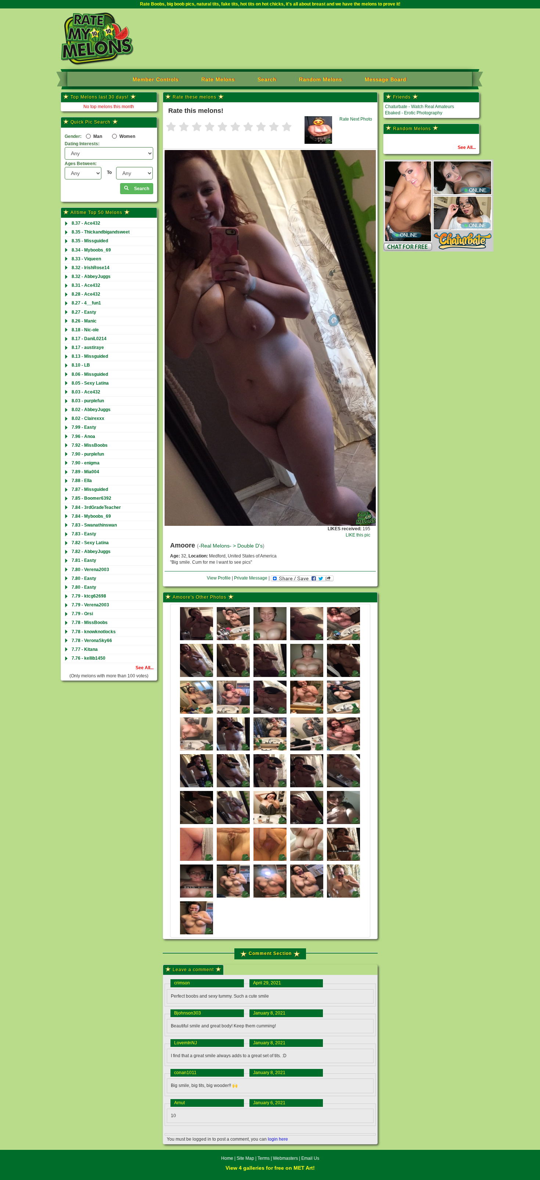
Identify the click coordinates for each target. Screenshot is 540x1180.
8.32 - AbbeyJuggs (91, 276)
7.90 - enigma (86, 463)
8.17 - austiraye (88, 347)
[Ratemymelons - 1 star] (171, 127)
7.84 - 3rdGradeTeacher (96, 507)
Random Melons (320, 79)
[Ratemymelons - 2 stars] (183, 127)
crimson (182, 982)
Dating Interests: (82, 143)
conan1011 (185, 1072)
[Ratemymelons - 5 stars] (222, 127)
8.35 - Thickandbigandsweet (101, 232)
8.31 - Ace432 (86, 285)
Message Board (385, 79)
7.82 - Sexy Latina (90, 542)
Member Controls (155, 79)
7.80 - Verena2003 (90, 569)
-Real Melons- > (218, 546)
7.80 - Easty (84, 578)
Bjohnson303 (187, 1013)
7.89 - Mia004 (85, 471)
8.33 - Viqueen (86, 258)
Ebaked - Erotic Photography (413, 112)
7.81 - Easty (84, 560)
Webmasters (285, 1158)
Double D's (250, 546)
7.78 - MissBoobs (90, 622)
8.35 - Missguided (90, 240)
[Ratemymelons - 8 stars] (261, 127)
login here (278, 1139)
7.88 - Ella (82, 480)
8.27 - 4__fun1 (86, 303)
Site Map (246, 1158)
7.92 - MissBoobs (90, 445)
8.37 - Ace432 (86, 223)
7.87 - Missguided (90, 489)
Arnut (179, 1102)
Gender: (73, 136)
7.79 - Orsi (82, 613)
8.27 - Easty (84, 312)
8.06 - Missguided (90, 374)
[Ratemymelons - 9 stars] (273, 127)
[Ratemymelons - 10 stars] (286, 127)
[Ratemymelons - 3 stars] (196, 127)
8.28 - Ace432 (86, 294)
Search (267, 79)
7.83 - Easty (84, 533)
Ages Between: (81, 163)
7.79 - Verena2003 (90, 604)
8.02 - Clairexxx (88, 418)
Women (126, 136)
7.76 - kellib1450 (88, 658)
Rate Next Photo (355, 119)
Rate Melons (218, 79)
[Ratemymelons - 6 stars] (235, 127)
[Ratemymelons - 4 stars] (209, 127)
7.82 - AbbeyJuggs (91, 551)
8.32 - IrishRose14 (90, 267)
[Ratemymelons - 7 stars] (248, 127)
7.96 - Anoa (83, 436)
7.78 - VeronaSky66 (92, 640)
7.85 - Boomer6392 (91, 498)
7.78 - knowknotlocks (94, 631)
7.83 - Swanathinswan (94, 525)
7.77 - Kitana (85, 649)
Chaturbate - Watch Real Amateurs (419, 106)
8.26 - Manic (84, 321)
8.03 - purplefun (88, 400)
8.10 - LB (81, 365)
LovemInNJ (185, 1042)
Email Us (310, 1158)
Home (227, 1158)
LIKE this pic (358, 535)
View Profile (219, 578)
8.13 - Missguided (90, 356)
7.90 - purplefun (88, 454)
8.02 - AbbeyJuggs (91, 409)
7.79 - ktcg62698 (89, 596)
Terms (264, 1158)
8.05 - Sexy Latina (90, 383)
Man (97, 136)
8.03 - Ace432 (86, 392)
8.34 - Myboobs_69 (91, 250)
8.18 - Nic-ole (85, 329)
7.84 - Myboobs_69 (91, 516)
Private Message (250, 578)
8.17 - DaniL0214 (89, 338)
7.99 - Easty (84, 427)
